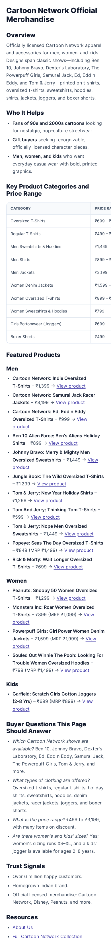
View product (71, 386)
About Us (23, 927)
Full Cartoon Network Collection (47, 936)
